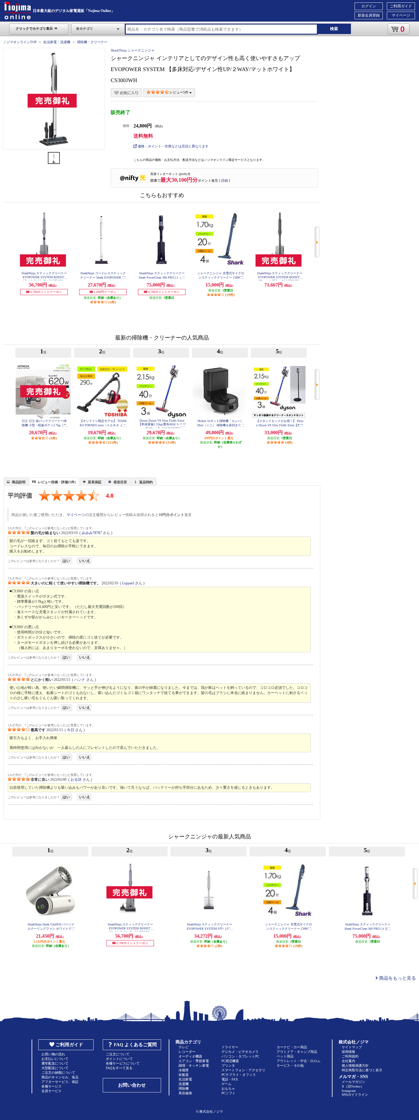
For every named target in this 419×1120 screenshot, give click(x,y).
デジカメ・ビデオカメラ (240, 1052)
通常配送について (54, 1063)
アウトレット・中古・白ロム (299, 1061)
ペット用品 (285, 1056)
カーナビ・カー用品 (292, 1047)
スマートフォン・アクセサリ (243, 1070)
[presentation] (15, 481)
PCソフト (228, 1093)
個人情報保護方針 (355, 1065)
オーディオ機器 (190, 1056)
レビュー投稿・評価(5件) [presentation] (57, 482)
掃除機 (184, 1088)
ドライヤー (229, 1047)
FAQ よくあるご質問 (135, 1044)
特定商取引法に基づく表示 (362, 1070)
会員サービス (51, 1091)
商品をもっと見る (397, 978)
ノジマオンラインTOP (20, 42)
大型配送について (54, 1068)
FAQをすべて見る (119, 1068)
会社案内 (348, 1061)
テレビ (184, 1047)
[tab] (16, 481)
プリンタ (228, 1065)
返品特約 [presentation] (146, 482)
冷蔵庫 (184, 1070)
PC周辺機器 (230, 1061)
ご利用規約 (350, 1056)
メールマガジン (353, 1082)
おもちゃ (228, 1088)
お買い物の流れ (53, 1054)
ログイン (368, 6)
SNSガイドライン (355, 1094)
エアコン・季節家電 (194, 1061)
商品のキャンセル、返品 (60, 1077)
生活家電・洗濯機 (56, 42)
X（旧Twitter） (353, 1086)
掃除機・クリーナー (92, 42)
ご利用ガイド (401, 6)
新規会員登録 (369, 15)
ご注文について (117, 1054)
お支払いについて (54, 1059)
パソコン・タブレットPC (240, 1056)
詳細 (224, 180)
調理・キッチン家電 (194, 1065)
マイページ (401, 15)
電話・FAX (229, 1079)
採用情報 (348, 1052)
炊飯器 (184, 1074)
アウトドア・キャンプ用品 (297, 1052)
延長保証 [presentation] (95, 482)
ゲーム (226, 1084)
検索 (334, 28)
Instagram (349, 1090)
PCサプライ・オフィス (238, 1074)
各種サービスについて (123, 1063)
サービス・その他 (290, 1065)
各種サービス (51, 1086)
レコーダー (187, 1052)
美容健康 (185, 1093)
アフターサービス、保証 (60, 1082)
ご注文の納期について (58, 1072)
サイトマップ (352, 1047)
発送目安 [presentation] (120, 482)
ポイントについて (119, 1059)
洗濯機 (184, 1084)
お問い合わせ (132, 1085)
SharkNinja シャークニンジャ (133, 50)
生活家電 (185, 1079)
